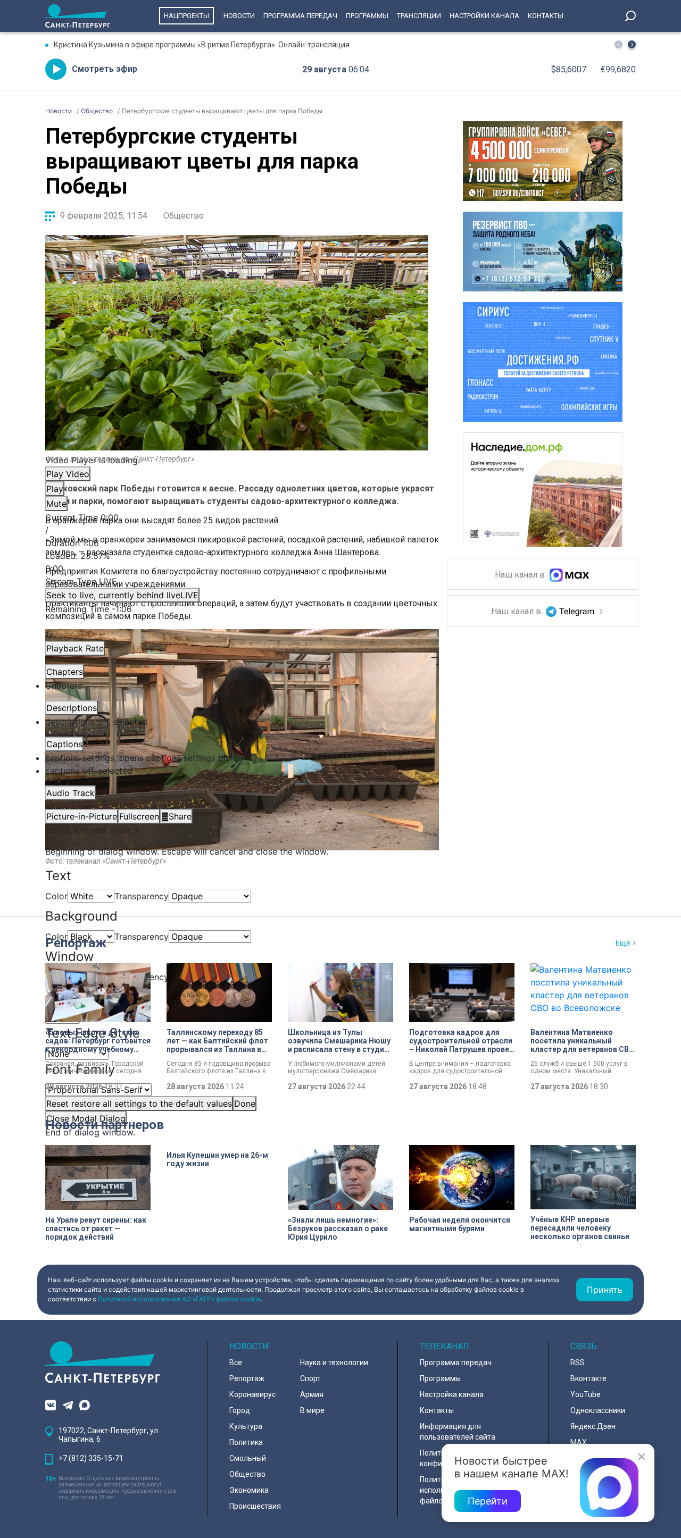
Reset (139, 1103)
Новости (239, 16)
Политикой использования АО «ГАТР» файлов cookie (179, 1299)
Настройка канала (452, 1394)
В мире (312, 1410)
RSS (577, 1362)
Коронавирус (252, 1394)
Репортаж (75, 942)
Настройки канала (484, 16)
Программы (367, 16)
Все (235, 1362)
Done (244, 1103)
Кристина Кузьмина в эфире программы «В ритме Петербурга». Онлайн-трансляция (202, 44)
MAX (578, 1442)
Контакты (545, 16)
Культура (245, 1426)
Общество (183, 216)
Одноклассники (597, 1410)
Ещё (623, 943)
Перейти (488, 1501)
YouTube (585, 1394)
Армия (311, 1394)
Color (56, 896)
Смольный (247, 1458)
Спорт (310, 1378)
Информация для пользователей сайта (457, 1431)
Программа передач (300, 16)
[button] (632, 44)
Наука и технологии (334, 1362)
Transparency (141, 896)
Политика (246, 1442)
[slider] (236, 562)
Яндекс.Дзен (593, 1426)
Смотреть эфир (104, 69)
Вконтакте (588, 1378)
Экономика (249, 1490)
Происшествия (255, 1506)
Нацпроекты (186, 16)
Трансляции (419, 16)
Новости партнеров (104, 1124)
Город (239, 1410)
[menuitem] (236, 757)
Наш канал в (521, 575)
